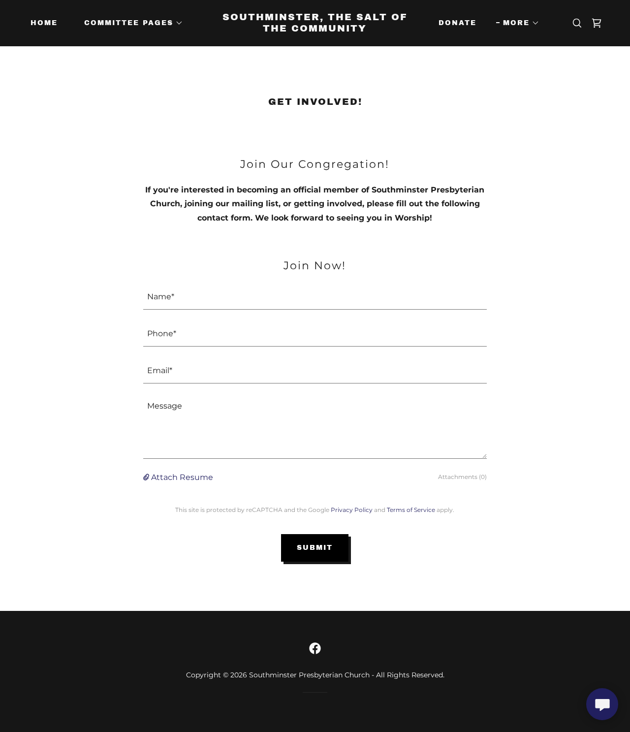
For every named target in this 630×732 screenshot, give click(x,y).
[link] (315, 28)
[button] (130, 23)
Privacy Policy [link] (352, 509)
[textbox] (314, 297)
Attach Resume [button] (182, 477)
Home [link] (44, 23)
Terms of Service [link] (411, 509)
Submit (315, 547)
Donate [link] (457, 23)
